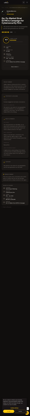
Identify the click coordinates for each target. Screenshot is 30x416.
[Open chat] (27, 413)
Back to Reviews (7, 207)
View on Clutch (14, 66)
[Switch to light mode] (23, 2)
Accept (8, 411)
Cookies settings (14, 407)
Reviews (6, 7)
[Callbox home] (6, 2)
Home (3, 7)
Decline (20, 411)
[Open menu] (27, 2)
